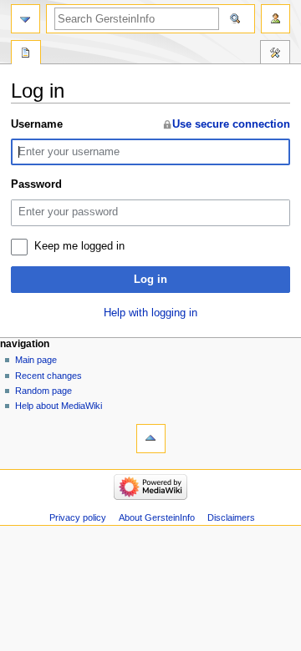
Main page (36, 360)
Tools (275, 54)
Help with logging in (150, 313)
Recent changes (48, 376)
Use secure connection (231, 124)
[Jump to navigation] (25, 18)
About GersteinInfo (157, 517)
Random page (43, 391)
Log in (150, 279)
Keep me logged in (79, 246)
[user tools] (275, 18)
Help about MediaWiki (58, 406)
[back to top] (151, 438)
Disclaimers (231, 517)
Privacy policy (77, 517)
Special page (26, 54)
